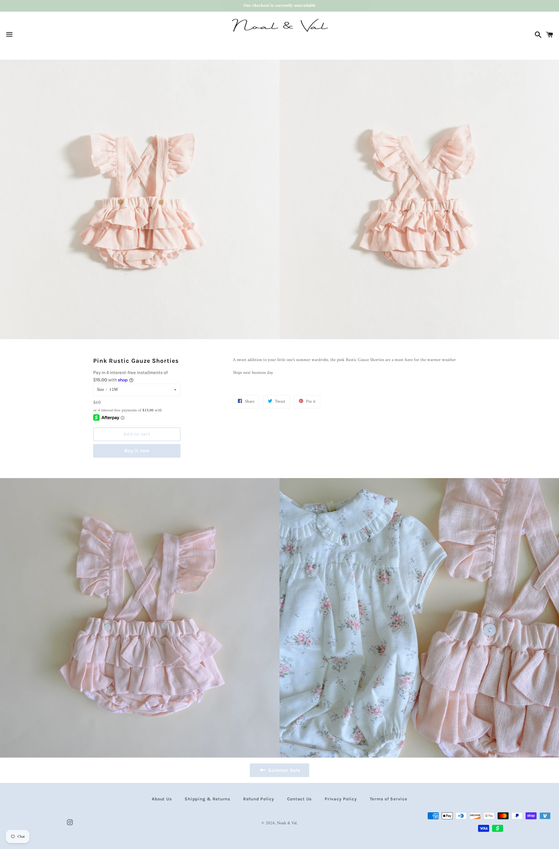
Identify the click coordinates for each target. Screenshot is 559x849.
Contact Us (299, 799)
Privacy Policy (341, 799)
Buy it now (136, 450)
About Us (162, 799)
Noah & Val (287, 823)
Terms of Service (388, 799)
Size (100, 390)
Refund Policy (258, 799)
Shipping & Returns (207, 799)
